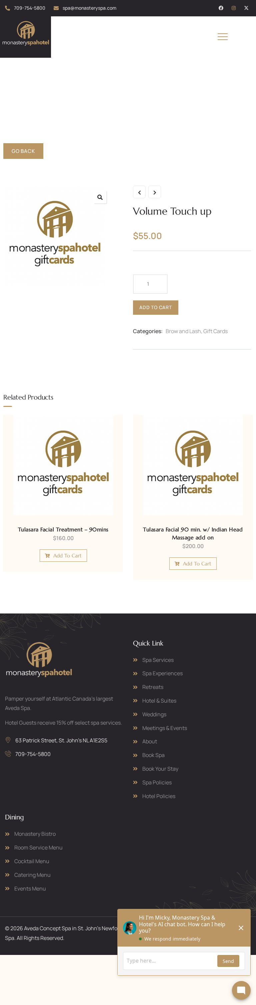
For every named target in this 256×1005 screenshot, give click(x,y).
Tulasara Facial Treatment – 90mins (63, 529)
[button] (100, 197)
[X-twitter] (246, 8)
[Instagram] (233, 8)
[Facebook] (221, 8)
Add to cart (155, 307)
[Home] (25, 36)
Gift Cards (215, 331)
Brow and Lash (183, 331)
